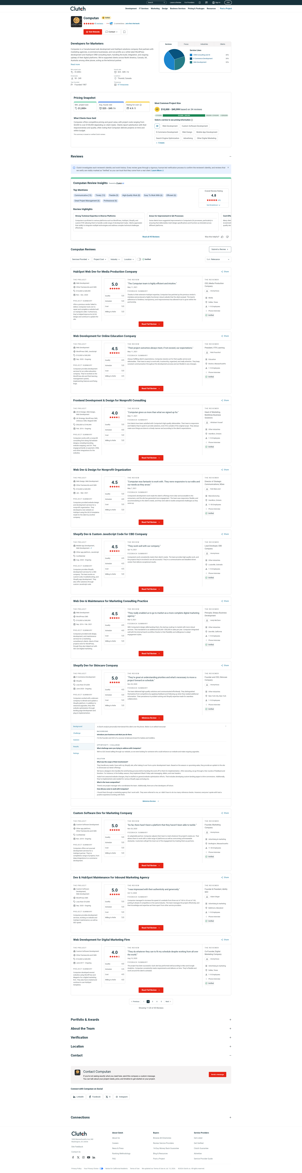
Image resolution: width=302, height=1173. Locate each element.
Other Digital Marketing (206, 138)
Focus (186, 44)
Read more (75, 64)
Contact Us (75, 1152)
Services (168, 44)
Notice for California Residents (116, 1168)
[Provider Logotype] (76, 21)
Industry (114, 259)
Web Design (187, 132)
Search (150, 2)
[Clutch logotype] (78, 8)
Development (131, 8)
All (157, 126)
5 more (161, 143)
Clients (222, 44)
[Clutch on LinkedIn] (93, 1157)
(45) (219, 200)
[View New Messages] (206, 2)
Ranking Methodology (121, 1153)
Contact (112, 32)
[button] (81, 259)
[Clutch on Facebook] (73, 1157)
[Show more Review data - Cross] (225, 726)
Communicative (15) (83, 195)
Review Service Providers (163, 1143)
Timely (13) (100, 195)
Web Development (199, 62)
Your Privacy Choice (91, 1168)
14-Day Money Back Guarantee (166, 1148)
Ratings (76, 753)
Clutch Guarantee (201, 1148)
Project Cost (99, 259)
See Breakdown (212, 205)
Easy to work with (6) (153, 195)
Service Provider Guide (203, 1159)
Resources (211, 8)
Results (76, 747)
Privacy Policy (76, 1168)
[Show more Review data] (151, 324)
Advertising (188, 138)
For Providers (189, 2)
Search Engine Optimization (167, 138)
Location (128, 259)
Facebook (96, 1097)
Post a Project (226, 8)
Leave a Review (175, 2)
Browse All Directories (162, 1138)
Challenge (76, 733)
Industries (204, 44)
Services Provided (79, 259)
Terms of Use (134, 1168)
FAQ (114, 1159)
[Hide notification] (228, 167)
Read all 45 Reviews (151, 237)
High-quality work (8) (131, 195)
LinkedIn (80, 1097)
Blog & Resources (160, 1153)
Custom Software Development (195, 126)
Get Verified (198, 1143)
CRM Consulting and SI (201, 55)
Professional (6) (110, 201)
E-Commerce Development (203, 58)
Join (228, 2)
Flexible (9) (113, 195)
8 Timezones (123, 85)
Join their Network (132, 23)
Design (165, 8)
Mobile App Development (206, 132)
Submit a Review (219, 249)
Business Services (178, 8)
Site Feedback (77, 1147)
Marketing (155, 8)
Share (226, 271)
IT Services (144, 8)
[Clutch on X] (78, 1157)
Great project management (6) (87, 201)
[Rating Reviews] (88, 23)
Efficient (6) (171, 195)
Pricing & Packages (196, 8)
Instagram (123, 1097)
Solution (76, 740)
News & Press (118, 1148)
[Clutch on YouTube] (88, 1157)
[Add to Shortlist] (124, 32)
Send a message (217, 1074)
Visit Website (94, 32)
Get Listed (198, 1138)
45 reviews (98, 23)
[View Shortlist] (199, 3)
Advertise (198, 1153)
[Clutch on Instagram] (83, 1157)
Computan (91, 18)
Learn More (156, 170)
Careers (115, 1143)
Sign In (217, 2)
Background (77, 726)
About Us (116, 1138)
